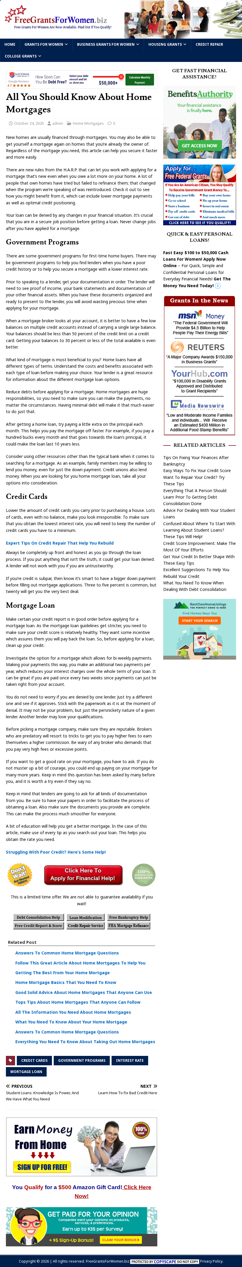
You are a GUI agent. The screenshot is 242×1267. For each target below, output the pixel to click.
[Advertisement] (199, 701)
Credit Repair (209, 44)
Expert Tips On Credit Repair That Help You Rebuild (60, 543)
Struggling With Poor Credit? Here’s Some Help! (56, 852)
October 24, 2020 (29, 123)
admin (57, 123)
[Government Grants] (199, 222)
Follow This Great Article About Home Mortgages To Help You (80, 963)
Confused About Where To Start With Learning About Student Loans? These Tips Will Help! (199, 530)
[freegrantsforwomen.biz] (121, 35)
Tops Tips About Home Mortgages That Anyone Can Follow (77, 1002)
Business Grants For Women (106, 44)
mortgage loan (26, 1071)
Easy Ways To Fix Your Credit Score (197, 470)
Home (9, 44)
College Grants (21, 56)
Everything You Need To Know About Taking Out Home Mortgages (85, 1041)
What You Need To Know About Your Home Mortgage (71, 1022)
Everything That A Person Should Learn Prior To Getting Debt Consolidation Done (194, 497)
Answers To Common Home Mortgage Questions (67, 953)
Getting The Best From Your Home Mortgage (62, 972)
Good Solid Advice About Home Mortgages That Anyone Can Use (83, 992)
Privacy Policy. (211, 1261)
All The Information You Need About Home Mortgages (73, 1012)
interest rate (130, 1060)
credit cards (34, 1060)
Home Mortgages (88, 123)
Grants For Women (43, 44)
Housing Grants (165, 44)
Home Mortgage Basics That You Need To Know (65, 982)
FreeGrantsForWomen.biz (107, 1261)
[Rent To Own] (199, 656)
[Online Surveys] (81, 1242)
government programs (81, 1060)
